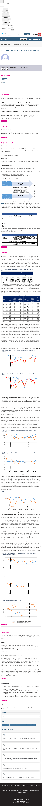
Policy (21, 790)
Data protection (26, 790)
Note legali (20, 792)
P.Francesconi (25, 67)
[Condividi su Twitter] (2, 69)
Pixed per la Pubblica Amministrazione (24, 802)
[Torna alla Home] (6, 34)
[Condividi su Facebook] (5, 69)
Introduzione (4, 78)
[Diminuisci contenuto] (10, 25)
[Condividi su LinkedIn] (7, 69)
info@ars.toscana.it (14, 787)
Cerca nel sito (18, 32)
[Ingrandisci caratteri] (13, 27)
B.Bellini (21, 67)
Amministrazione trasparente (34, 39)
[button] (1, 39)
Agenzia (5, 39)
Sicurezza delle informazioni (35, 790)
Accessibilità (4, 790)
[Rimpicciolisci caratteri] (12, 27)
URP (16, 792)
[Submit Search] (39, 716)
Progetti (24, 792)
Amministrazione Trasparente (13, 790)
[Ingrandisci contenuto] (12, 25)
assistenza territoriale (14, 724)
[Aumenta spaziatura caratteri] (13, 30)
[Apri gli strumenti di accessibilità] (2, 1)
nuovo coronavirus (22, 724)
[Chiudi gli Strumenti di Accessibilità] (3, 6)
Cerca (27, 34)
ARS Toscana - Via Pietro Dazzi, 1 (8, 785)
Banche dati (23, 39)
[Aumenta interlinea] (10, 28)
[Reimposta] (1, 6)
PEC (20, 787)
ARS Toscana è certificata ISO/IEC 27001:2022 (21, 799)
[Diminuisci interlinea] (8, 28)
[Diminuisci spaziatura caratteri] (12, 30)
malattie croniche (6, 724)
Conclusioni (4, 83)
